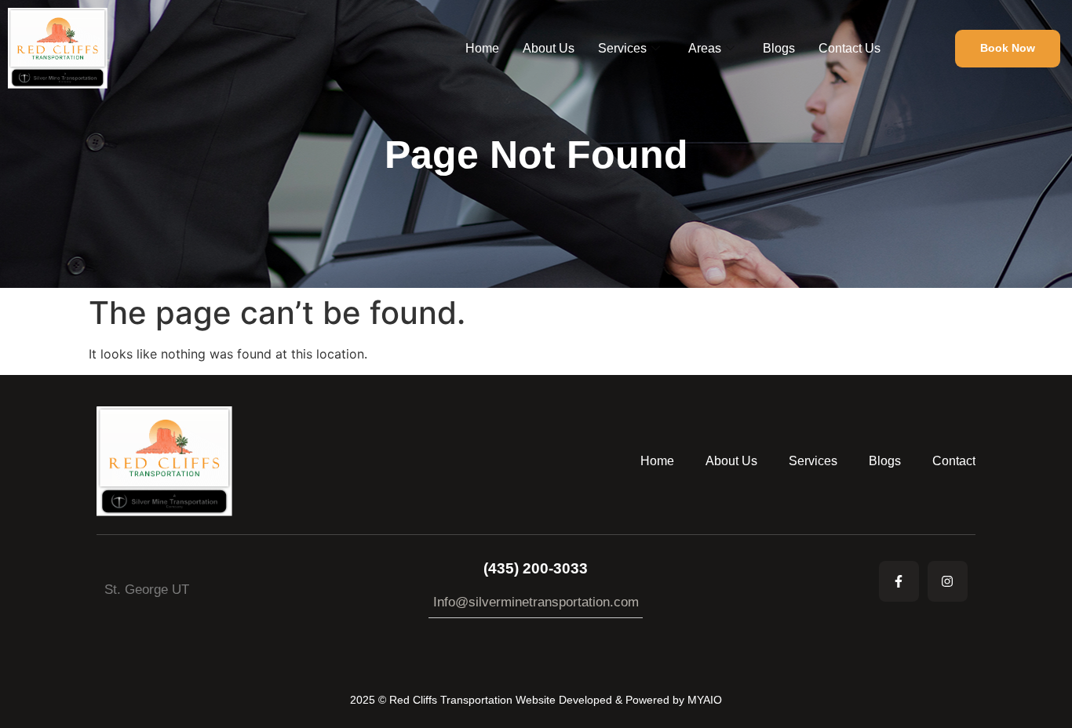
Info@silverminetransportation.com (536, 602)
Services (622, 48)
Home (482, 48)
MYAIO (704, 699)
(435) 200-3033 (535, 568)
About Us (548, 48)
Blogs (779, 48)
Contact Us (850, 48)
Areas (704, 48)
